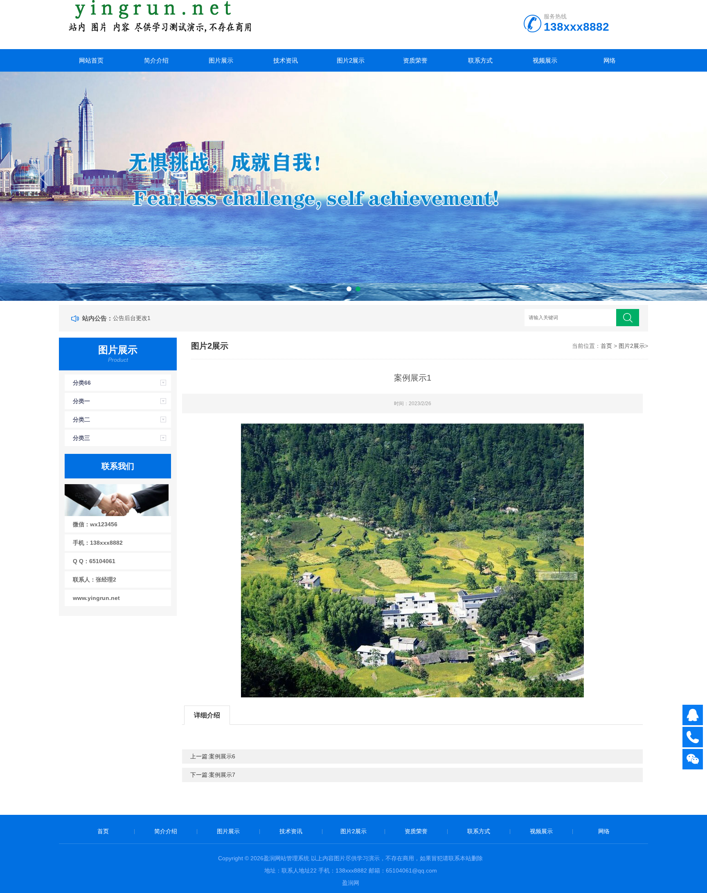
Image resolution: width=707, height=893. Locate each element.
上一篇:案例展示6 (212, 756)
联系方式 (480, 60)
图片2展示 (351, 60)
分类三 (81, 438)
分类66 (82, 382)
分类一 (81, 401)
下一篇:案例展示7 (212, 774)
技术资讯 (285, 60)
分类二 (81, 419)
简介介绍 (156, 60)
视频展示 (545, 60)
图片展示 (221, 60)
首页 (606, 346)
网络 (609, 60)
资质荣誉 (415, 60)
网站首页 (91, 60)
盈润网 (350, 882)
